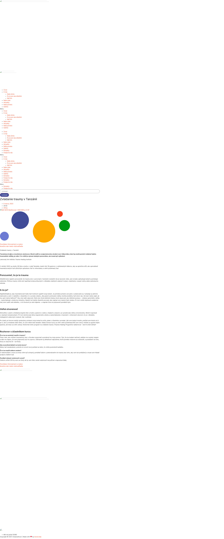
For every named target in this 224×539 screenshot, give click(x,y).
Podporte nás (8, 152)
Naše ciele (7, 100)
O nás (5, 92)
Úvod (5, 90)
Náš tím (9, 98)
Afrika (5, 208)
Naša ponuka (8, 104)
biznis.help (37, 537)
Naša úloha (10, 94)
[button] (50, 109)
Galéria (6, 107)
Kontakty (6, 150)
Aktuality (6, 102)
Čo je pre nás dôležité (14, 96)
